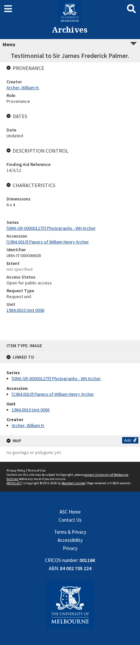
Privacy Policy (16, 470)
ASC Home (70, 512)
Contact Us (70, 520)
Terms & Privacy (70, 532)
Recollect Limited (73, 483)
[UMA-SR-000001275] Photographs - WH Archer (56, 378)
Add (127, 440)
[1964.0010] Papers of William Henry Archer (53, 394)
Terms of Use (36, 470)
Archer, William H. (28, 425)
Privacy (70, 548)
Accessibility (70, 540)
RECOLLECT (14, 483)
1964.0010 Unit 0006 (30, 410)
